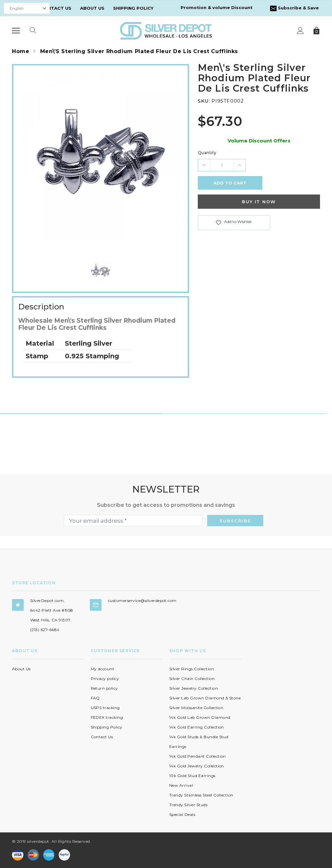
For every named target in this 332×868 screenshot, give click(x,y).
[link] (100, 270)
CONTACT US (56, 8)
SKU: (204, 101)
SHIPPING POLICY (133, 8)
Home (21, 51)
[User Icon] (300, 30)
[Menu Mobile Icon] (16, 31)
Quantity (207, 152)
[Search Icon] (33, 31)
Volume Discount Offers (259, 141)
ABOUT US (92, 8)
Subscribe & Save (298, 7)
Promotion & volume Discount (217, 7)
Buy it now (259, 201)
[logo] (166, 30)
